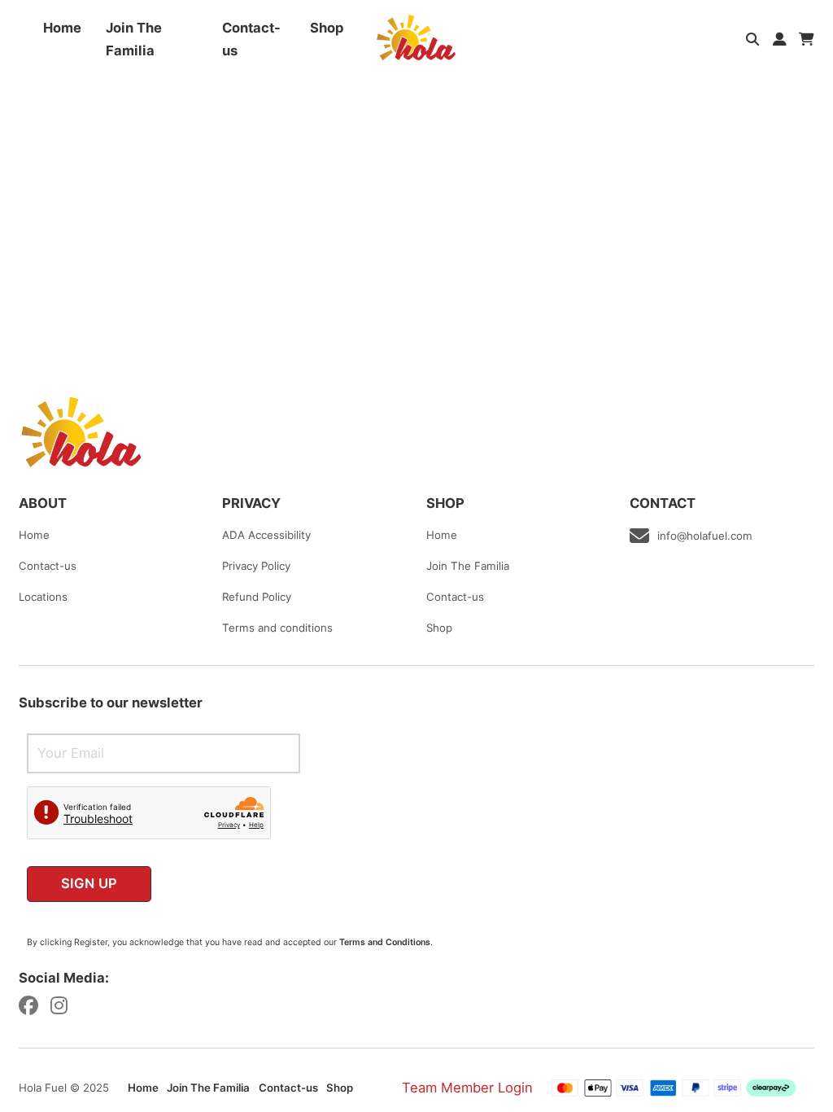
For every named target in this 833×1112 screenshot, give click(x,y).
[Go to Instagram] (59, 1007)
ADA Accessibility (266, 534)
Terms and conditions (277, 627)
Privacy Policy (256, 565)
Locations (43, 596)
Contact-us (251, 39)
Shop (327, 28)
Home (62, 28)
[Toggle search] (753, 39)
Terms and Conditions (384, 942)
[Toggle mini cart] (806, 39)
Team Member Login (467, 1087)
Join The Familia (134, 39)
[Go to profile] (780, 39)
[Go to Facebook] (28, 1007)
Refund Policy (256, 596)
